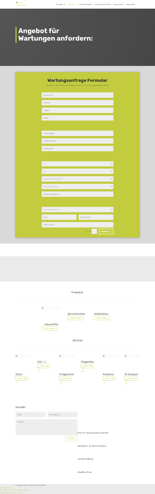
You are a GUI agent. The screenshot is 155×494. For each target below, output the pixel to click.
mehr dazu (49, 328)
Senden (105, 231)
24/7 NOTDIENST (85, 4)
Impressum (130, 4)
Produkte (59, 4)
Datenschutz (119, 4)
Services (71, 4)
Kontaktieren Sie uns (115, 267)
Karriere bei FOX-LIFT (103, 4)
